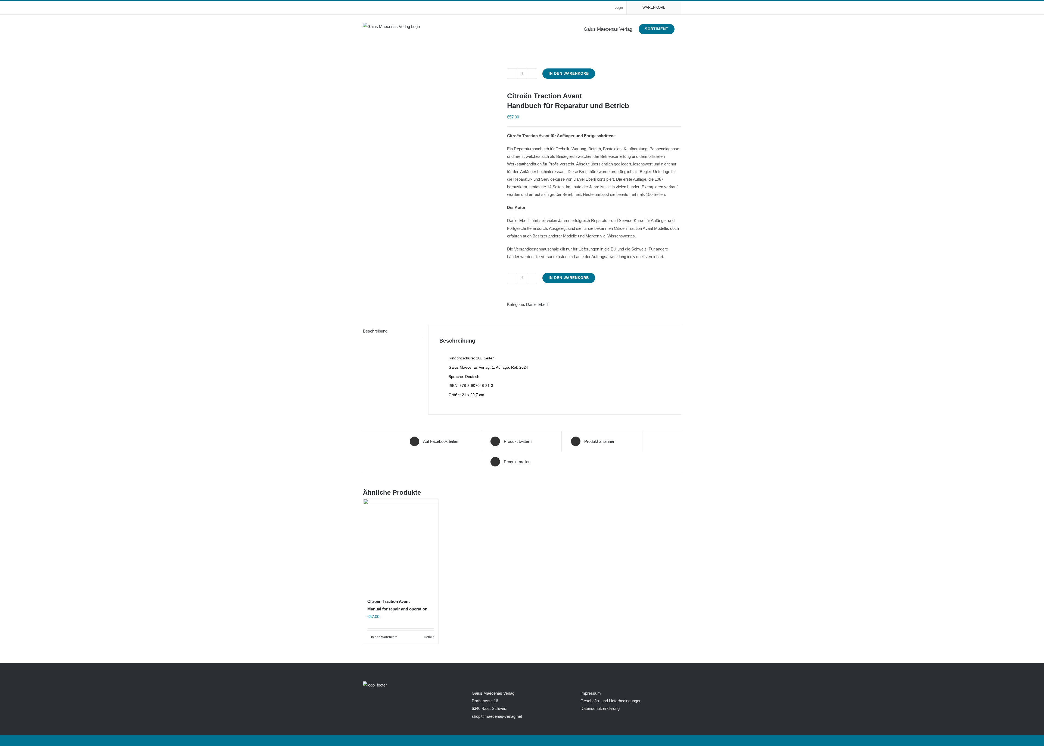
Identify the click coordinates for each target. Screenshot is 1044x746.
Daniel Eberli (537, 304)
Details (429, 637)
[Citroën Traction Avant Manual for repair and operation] (400, 545)
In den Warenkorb (569, 73)
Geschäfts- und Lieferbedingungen (610, 700)
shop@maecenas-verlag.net (497, 716)
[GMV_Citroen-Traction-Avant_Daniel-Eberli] (431, 60)
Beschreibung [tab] (375, 331)
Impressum (590, 693)
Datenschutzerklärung (600, 708)
